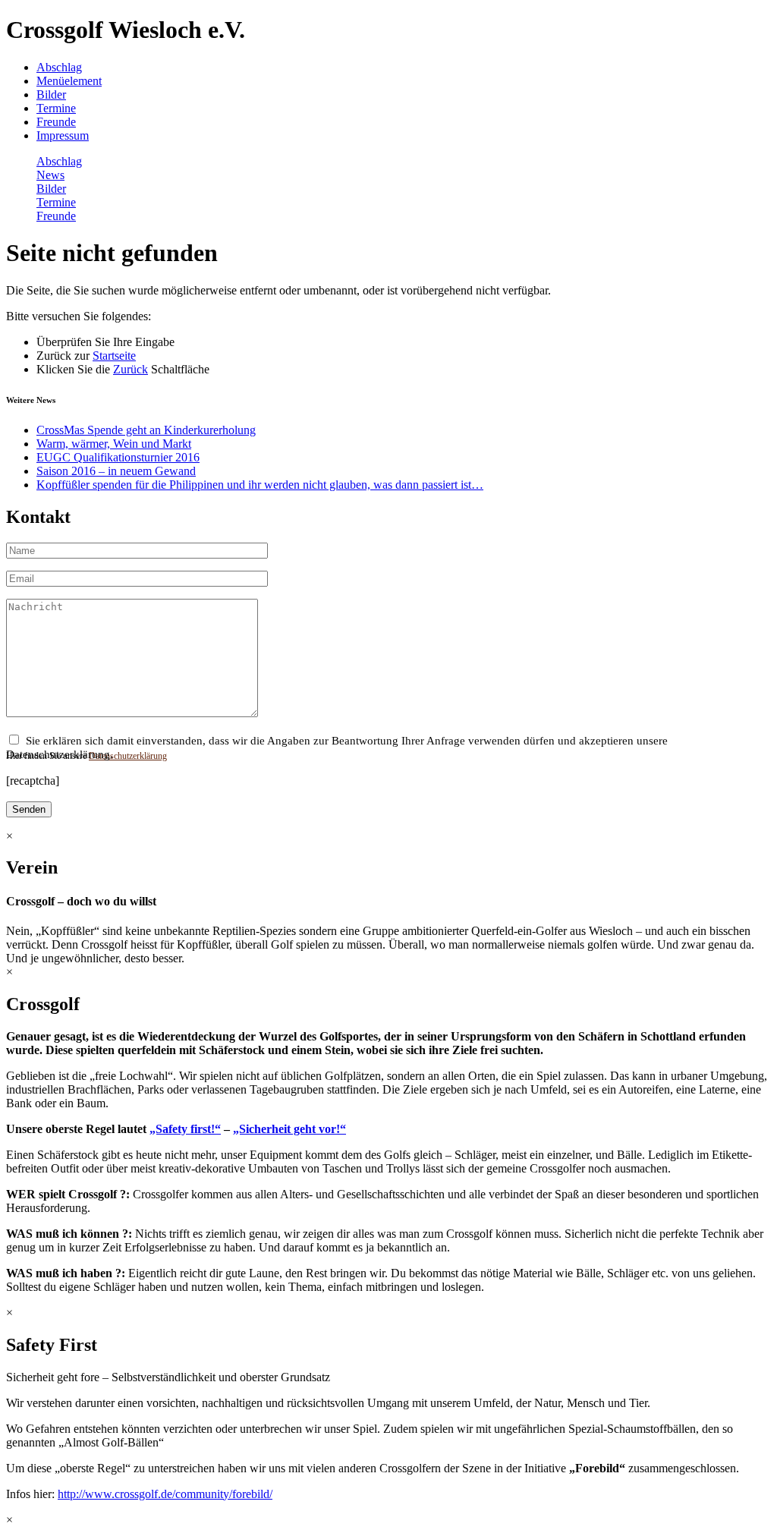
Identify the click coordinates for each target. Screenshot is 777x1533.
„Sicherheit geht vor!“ (289, 1128)
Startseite (114, 355)
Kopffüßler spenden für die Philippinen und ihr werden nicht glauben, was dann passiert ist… (259, 484)
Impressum (62, 135)
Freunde (56, 121)
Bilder (51, 94)
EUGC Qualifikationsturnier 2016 (118, 457)
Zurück (130, 369)
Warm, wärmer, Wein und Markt (113, 443)
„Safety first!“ (185, 1128)
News (50, 174)
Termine (56, 108)
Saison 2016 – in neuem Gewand (116, 470)
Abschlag (59, 67)
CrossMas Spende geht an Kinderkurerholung (146, 429)
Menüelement (69, 80)
